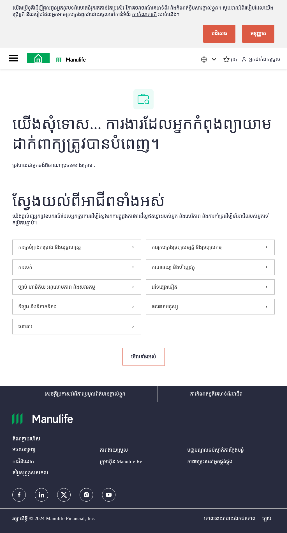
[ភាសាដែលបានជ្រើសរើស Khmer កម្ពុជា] (210, 59)
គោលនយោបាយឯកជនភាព (229, 518)
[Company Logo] (38, 58)
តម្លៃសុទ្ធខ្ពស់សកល (30, 472)
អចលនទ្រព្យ (23, 449)
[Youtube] (108, 495)
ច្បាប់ (266, 518)
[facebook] (19, 495)
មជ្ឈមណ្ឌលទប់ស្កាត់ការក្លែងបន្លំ (215, 450)
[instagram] (86, 495)
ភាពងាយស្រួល (114, 450)
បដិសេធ (219, 33)
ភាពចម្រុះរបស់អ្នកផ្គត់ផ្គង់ (209, 461)
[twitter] (64, 495)
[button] (143, 357)
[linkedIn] (41, 495)
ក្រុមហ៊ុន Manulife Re (121, 461)
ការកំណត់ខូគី (144, 14)
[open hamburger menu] (13, 58)
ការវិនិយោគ (23, 461)
